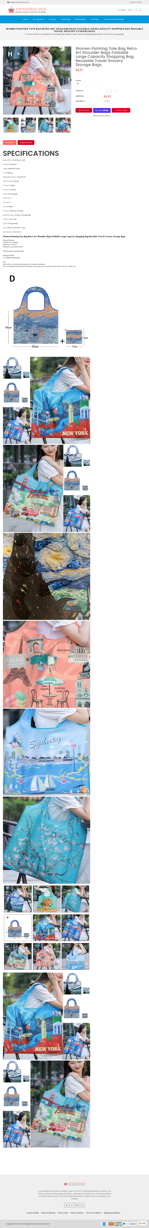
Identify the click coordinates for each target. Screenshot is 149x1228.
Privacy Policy (63, 1213)
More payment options (102, 115)
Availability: (80, 101)
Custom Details (33, 1213)
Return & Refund (77, 1213)
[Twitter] (66, 1205)
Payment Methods (48, 1213)
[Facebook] (72, 1205)
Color (78, 80)
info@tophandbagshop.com (19, 2)
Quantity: (79, 91)
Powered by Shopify (41, 1224)
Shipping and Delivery (112, 1213)
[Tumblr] (82, 1205)
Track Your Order (136, 2)
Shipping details (26, 142)
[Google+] (77, 1205)
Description (9, 142)
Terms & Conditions (93, 1213)
